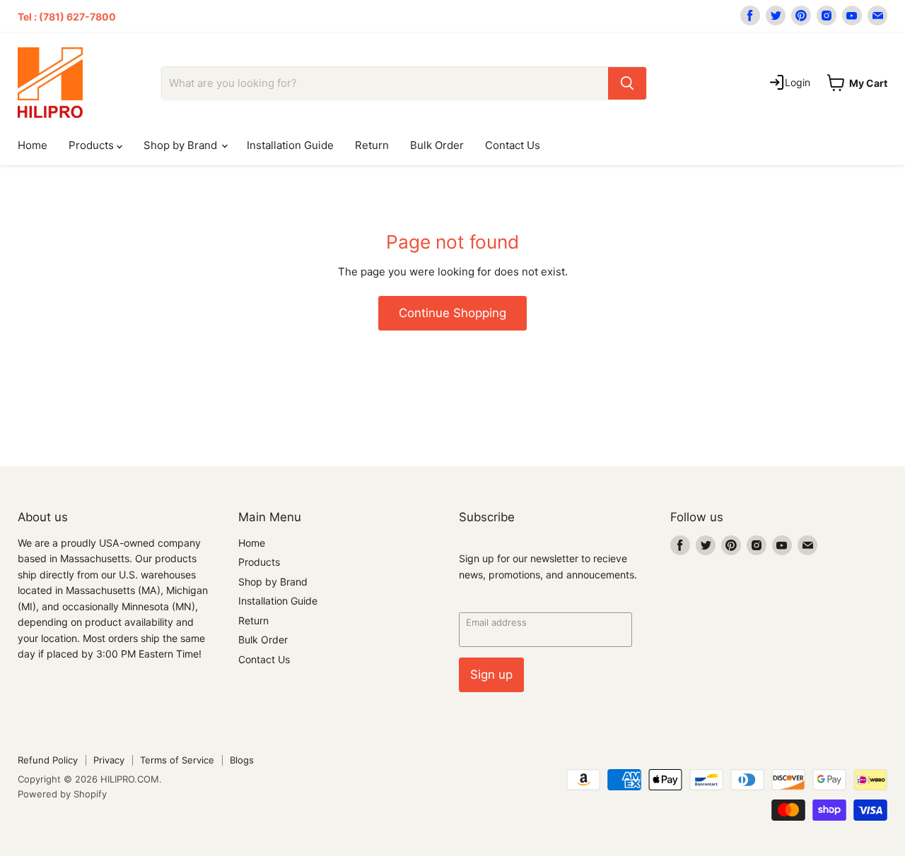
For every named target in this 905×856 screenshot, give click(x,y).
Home (32, 145)
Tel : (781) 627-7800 (67, 17)
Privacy (108, 760)
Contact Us (512, 145)
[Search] (627, 83)
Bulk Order (437, 145)
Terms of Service (177, 760)
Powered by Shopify (62, 793)
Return (372, 145)
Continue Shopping (452, 313)
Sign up (491, 674)
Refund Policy (48, 760)
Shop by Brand (182, 145)
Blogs (242, 760)
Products (93, 145)
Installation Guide (290, 145)
